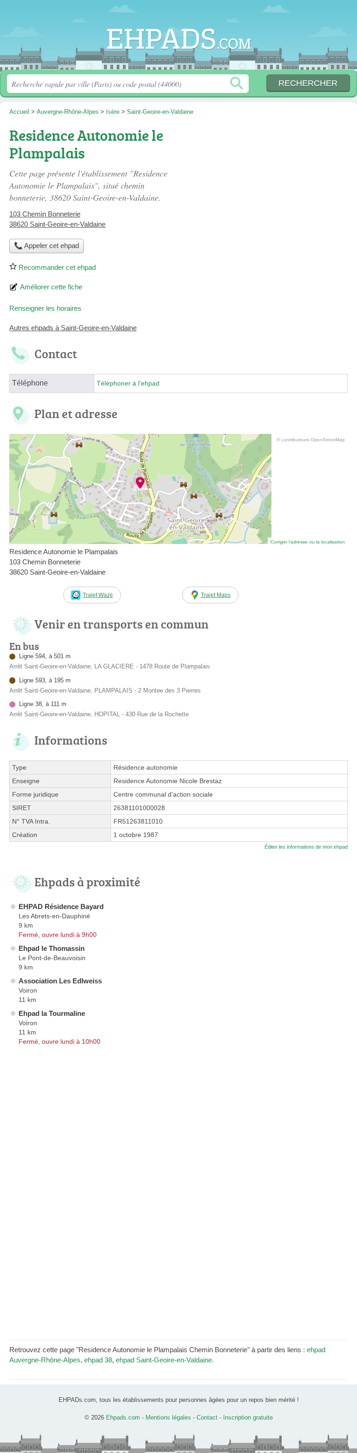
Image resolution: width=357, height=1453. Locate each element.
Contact (207, 1417)
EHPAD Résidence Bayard (61, 906)
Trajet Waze (98, 595)
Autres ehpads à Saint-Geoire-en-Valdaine (73, 328)
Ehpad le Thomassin (52, 948)
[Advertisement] (270, 189)
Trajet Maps (216, 595)
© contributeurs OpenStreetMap (311, 439)
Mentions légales (168, 1417)
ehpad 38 (98, 1360)
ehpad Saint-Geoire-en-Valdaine (164, 1360)
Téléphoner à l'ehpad (128, 383)
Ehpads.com (178, 38)
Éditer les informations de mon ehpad (306, 847)
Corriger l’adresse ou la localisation (308, 541)
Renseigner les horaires (45, 308)
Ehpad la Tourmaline (52, 1013)
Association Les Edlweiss (60, 981)
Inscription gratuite (248, 1417)
